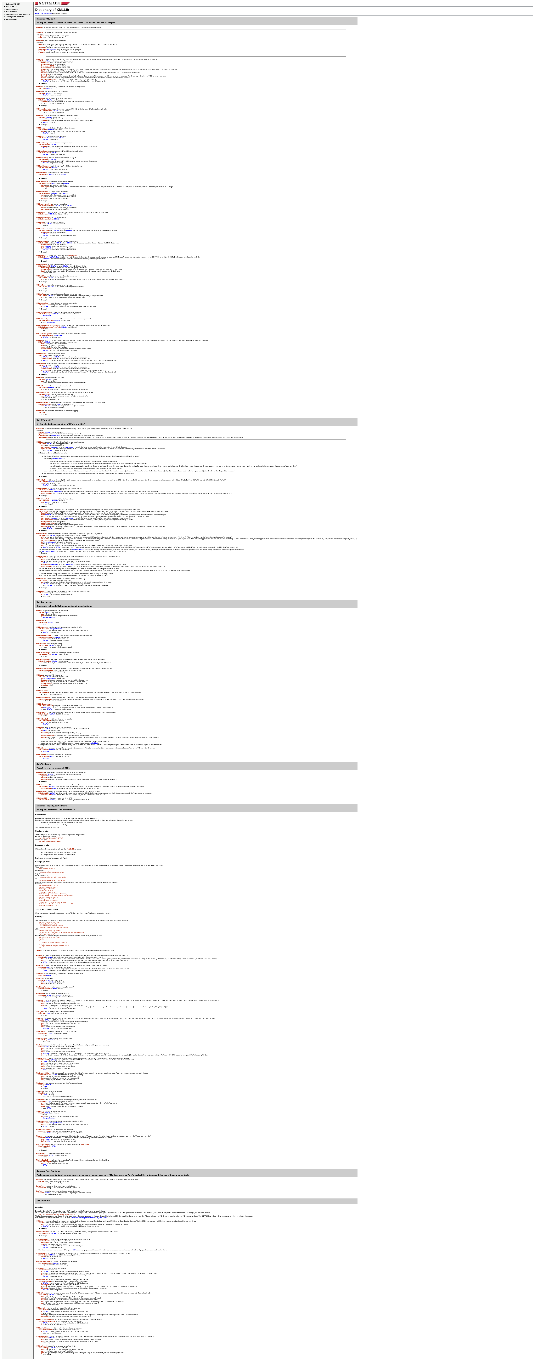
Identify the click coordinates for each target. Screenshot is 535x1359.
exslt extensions (58, 458)
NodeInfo (46, 258)
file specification (49, 542)
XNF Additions (11, 19)
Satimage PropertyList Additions (18, 14)
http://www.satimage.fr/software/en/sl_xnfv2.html (89, 1218)
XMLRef (45, 81)
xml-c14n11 (94, 743)
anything (46, 707)
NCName (76, 1250)
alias (48, 61)
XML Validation (11, 12)
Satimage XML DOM (13, 4)
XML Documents (12, 9)
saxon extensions (48, 551)
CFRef (58, 547)
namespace (51, 49)
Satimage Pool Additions (15, 17)
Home (37, 13)
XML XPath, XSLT (12, 6)
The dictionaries (46, 13)
